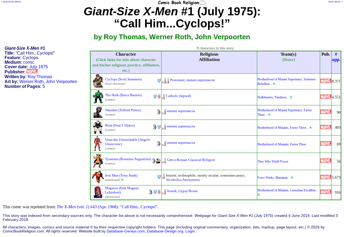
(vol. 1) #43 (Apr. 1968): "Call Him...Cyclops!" (107, 206)
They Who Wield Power (272, 161)
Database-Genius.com (126, 231)
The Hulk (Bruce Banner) (123, 95)
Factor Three (298, 128)
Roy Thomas (40, 76)
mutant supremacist (201, 80)
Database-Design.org (165, 231)
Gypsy (183, 191)
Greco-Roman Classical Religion (191, 160)
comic (28, 62)
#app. (336, 57)
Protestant (177, 80)
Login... (191, 231)
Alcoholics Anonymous (183, 180)
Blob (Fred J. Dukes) (120, 125)
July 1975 (38, 66)
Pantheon (280, 97)
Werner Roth (31, 81)
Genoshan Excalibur (303, 190)
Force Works (265, 177)
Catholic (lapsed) (178, 96)
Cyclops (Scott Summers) (123, 79)
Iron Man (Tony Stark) (121, 175)
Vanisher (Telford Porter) (123, 110)
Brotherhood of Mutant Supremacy (279, 79)
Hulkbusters (265, 97)
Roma (193, 191)
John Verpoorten (61, 81)
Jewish (172, 191)
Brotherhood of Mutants (272, 128)
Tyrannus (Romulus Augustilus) (128, 159)
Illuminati (281, 177)
